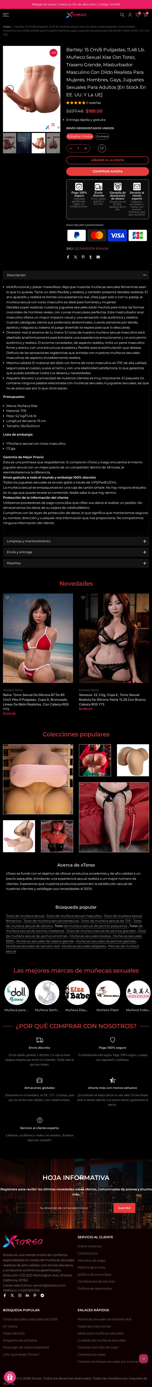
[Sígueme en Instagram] (20, 1295)
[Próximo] (53, 89)
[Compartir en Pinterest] (83, 257)
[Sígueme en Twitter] (12, 1295)
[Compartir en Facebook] (68, 257)
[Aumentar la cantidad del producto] (87, 149)
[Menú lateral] (25, 14)
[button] (76, 103)
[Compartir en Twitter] (75, 257)
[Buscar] (122, 15)
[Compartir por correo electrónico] (98, 257)
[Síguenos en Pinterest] (35, 1295)
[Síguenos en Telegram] (42, 1295)
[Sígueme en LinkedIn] (27, 1295)
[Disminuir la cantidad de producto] (69, 149)
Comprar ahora (108, 171)
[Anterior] (10, 89)
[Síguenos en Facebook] (5, 1295)
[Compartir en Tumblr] (90, 257)
